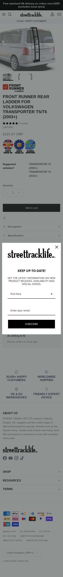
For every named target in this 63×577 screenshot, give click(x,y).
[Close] (56, 247)
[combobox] (31, 294)
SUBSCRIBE (31, 324)
